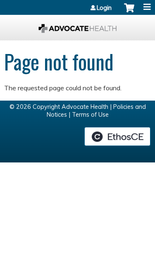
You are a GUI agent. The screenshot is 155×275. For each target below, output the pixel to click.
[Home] (77, 25)
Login (104, 8)
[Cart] (129, 12)
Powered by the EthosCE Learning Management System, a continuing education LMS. (117, 136)
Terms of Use (90, 114)
